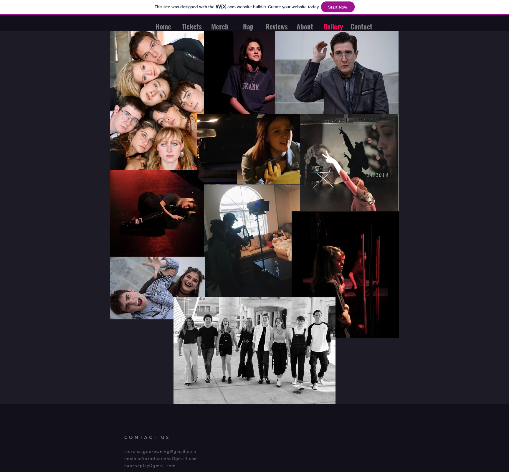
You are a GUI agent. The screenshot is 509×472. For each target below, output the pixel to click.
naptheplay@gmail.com (150, 465)
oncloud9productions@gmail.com (161, 458)
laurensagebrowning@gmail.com (160, 451)
